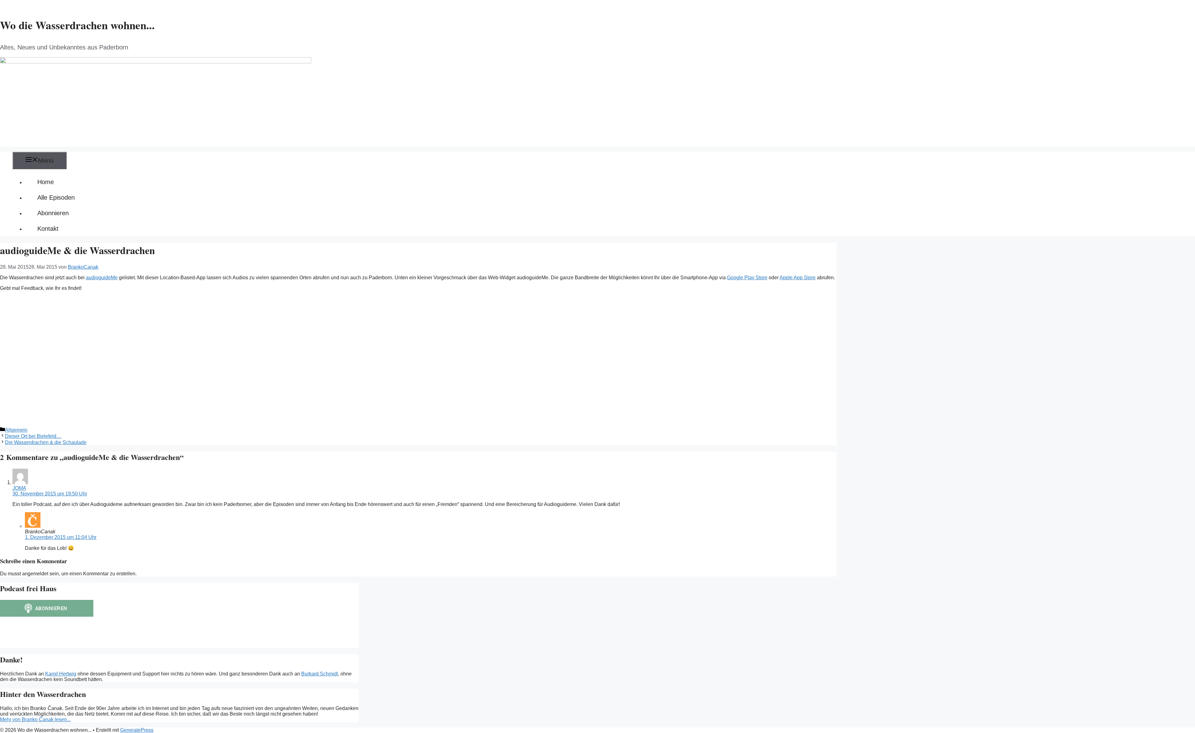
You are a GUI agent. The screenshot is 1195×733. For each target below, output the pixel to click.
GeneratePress (136, 730)
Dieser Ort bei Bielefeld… (33, 436)
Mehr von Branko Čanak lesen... (35, 719)
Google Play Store (747, 277)
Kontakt (48, 228)
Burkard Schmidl (319, 673)
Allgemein (16, 430)
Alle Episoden (56, 197)
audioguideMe (102, 277)
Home (45, 182)
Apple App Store (798, 277)
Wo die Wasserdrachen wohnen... (77, 25)
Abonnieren (53, 213)
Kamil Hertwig (60, 673)
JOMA (19, 488)
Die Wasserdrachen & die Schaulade (46, 442)
